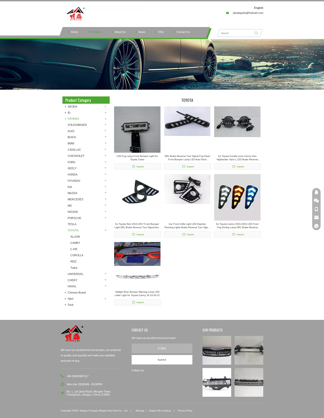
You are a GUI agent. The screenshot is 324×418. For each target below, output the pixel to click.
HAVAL (72, 286)
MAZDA (72, 193)
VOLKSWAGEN (77, 124)
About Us (120, 32)
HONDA (73, 174)
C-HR (73, 249)
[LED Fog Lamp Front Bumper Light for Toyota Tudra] (137, 137)
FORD (71, 162)
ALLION (75, 236)
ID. (69, 112)
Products (96, 32)
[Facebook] (149, 370)
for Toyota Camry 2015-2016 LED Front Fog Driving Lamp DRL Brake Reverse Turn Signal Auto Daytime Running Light (237, 226)
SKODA (72, 106)
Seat (70, 304)
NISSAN (73, 211)
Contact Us (183, 32)
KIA (70, 187)
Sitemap (140, 410)
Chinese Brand (77, 292)
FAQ (161, 32)
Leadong (166, 410)
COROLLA (76, 255)
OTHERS (73, 118)
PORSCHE (74, 218)
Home (74, 32)
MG (70, 205)
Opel (70, 298)
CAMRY (75, 243)
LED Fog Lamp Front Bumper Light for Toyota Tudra (137, 158)
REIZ (73, 261)
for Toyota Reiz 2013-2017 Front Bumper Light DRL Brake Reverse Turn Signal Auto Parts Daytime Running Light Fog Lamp (137, 226)
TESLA (72, 224)
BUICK (72, 137)
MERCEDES (75, 199)
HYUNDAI (74, 180)
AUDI (71, 131)
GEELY (72, 168)
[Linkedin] (155, 370)
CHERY (72, 280)
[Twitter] (161, 370)
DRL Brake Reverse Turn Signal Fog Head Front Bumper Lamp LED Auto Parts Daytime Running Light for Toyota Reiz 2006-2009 (187, 158)
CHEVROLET (76, 156)
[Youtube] (167, 370)
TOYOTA (73, 230)
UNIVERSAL (75, 274)
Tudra (73, 267)
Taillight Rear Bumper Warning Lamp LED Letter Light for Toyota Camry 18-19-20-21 (137, 293)
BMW (71, 143)
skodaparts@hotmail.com (248, 12)
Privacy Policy (185, 410)
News (141, 32)
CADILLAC (74, 149)
